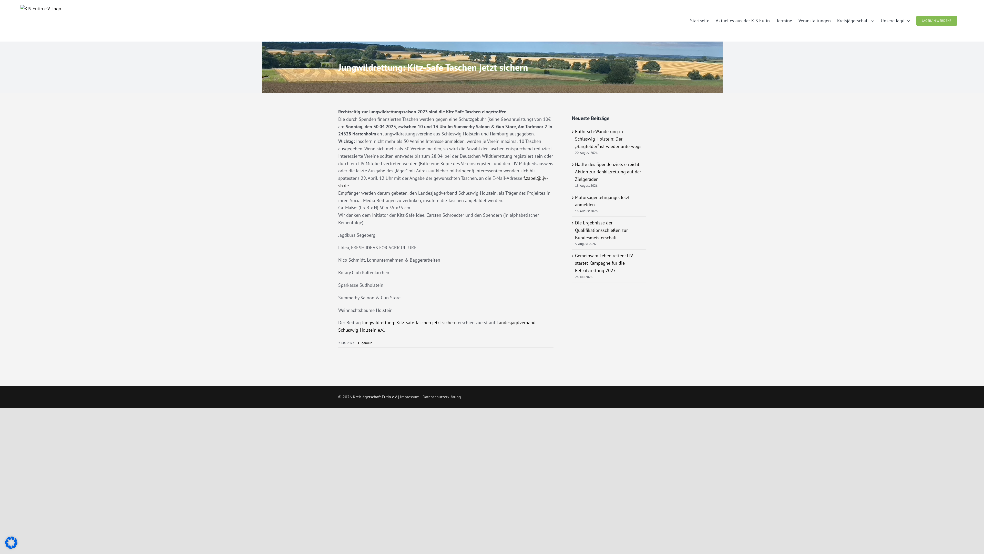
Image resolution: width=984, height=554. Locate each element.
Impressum (409, 396)
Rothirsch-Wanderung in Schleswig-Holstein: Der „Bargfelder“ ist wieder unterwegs (608, 138)
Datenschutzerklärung (442, 396)
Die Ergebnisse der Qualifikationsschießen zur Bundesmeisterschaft (601, 230)
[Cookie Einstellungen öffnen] (11, 547)
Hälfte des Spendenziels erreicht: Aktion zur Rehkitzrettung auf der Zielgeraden (608, 171)
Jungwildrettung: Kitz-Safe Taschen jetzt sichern (409, 322)
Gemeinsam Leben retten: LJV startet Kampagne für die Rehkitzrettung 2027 (604, 263)
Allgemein (364, 343)
